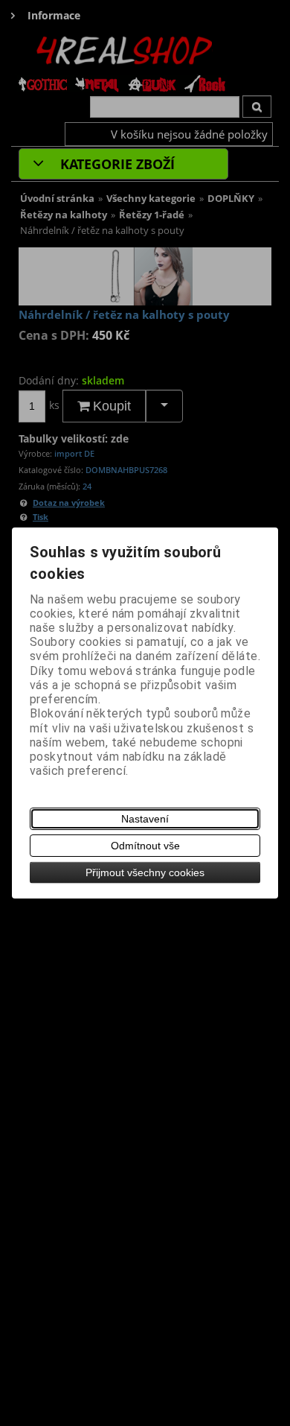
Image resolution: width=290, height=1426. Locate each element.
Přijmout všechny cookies (145, 872)
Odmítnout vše (145, 846)
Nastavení (145, 819)
